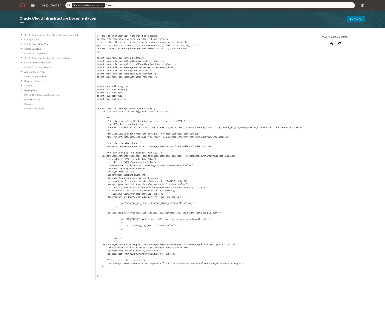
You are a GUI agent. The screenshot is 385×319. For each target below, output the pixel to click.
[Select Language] (362, 5)
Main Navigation (33, 5)
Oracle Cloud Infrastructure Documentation (58, 18)
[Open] (21, 34)
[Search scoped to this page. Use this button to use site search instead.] (102, 5)
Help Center (50, 5)
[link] (88, 5)
